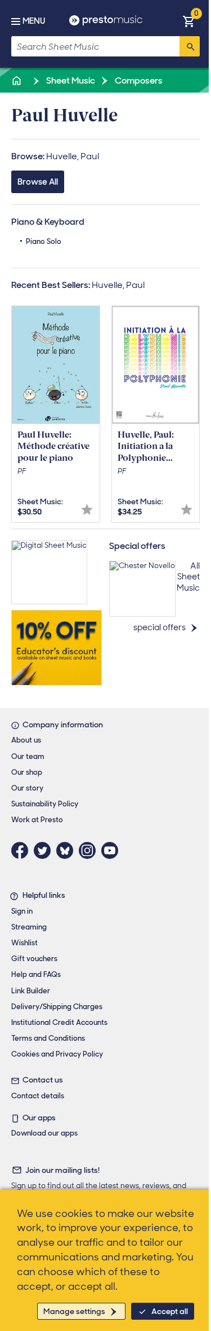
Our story (27, 788)
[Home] (17, 80)
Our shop (26, 772)
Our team (27, 756)
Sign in (22, 911)
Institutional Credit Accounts (59, 1022)
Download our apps (44, 1133)
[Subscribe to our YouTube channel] (112, 850)
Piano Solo (43, 241)
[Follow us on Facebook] (22, 850)
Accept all (169, 1311)
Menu (34, 21)
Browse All (37, 181)
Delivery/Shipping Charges (56, 1006)
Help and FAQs (36, 974)
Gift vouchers (34, 958)
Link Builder (30, 991)
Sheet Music (69, 80)
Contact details (37, 1096)
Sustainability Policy (44, 804)
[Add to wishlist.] (87, 510)
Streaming (29, 927)
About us (26, 740)
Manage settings (74, 1311)
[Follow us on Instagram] (90, 850)
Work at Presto (37, 819)
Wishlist (24, 943)
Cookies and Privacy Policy (57, 1054)
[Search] (189, 46)
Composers (138, 80)
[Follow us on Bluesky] (67, 850)
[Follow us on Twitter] (45, 850)
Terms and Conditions (48, 1038)
